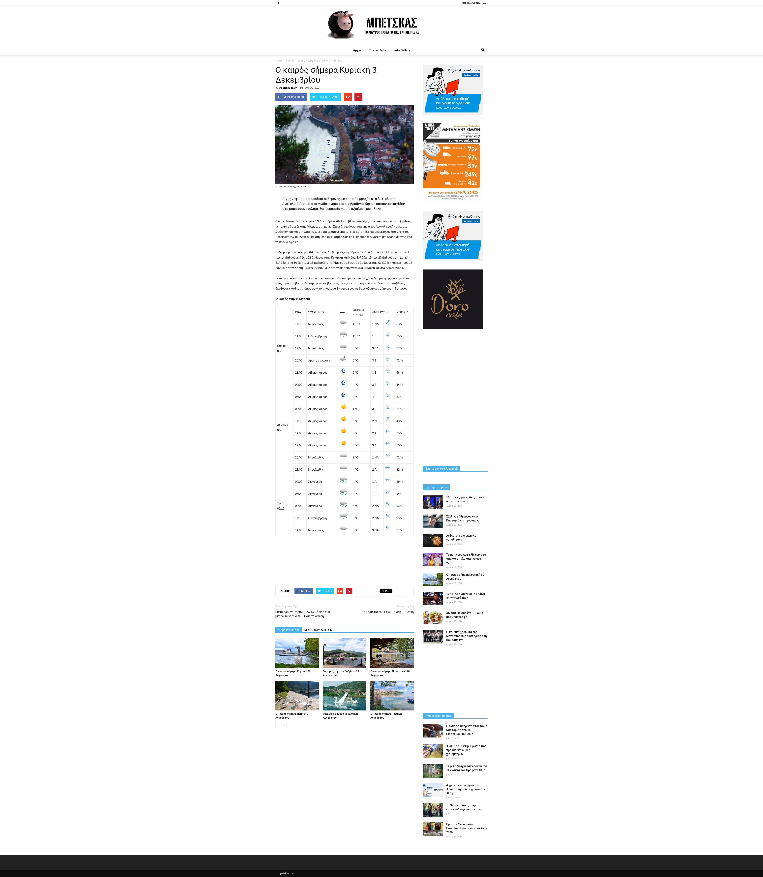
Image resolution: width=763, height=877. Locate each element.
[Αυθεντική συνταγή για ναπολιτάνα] (433, 540)
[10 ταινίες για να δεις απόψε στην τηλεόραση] (433, 502)
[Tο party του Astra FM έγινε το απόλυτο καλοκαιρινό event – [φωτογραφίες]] (433, 559)
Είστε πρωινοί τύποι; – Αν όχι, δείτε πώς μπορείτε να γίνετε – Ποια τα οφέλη (303, 614)
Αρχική (358, 50)
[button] (483, 50)
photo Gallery (401, 50)
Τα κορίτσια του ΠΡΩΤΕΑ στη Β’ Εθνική (388, 612)
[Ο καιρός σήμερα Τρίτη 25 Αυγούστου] (392, 695)
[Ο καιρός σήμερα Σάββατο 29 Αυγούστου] (344, 653)
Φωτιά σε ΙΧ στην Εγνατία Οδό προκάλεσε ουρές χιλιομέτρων (466, 750)
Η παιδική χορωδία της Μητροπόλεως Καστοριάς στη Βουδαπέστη (466, 636)
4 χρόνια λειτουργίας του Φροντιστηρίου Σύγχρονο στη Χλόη (466, 789)
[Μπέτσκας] (381, 25)
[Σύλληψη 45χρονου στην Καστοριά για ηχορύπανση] (433, 521)
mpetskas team (288, 87)
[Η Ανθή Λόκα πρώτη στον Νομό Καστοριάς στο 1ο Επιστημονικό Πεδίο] (433, 731)
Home (278, 61)
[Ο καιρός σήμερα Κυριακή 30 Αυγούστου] (297, 653)
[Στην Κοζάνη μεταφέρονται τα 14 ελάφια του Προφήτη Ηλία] (433, 771)
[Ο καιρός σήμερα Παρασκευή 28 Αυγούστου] (392, 653)
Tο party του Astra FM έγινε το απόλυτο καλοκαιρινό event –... (466, 558)
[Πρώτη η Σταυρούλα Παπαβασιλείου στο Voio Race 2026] (433, 829)
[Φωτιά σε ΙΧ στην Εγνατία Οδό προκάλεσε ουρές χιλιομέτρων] (433, 751)
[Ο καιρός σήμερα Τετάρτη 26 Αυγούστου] (344, 695)
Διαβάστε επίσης (289, 630)
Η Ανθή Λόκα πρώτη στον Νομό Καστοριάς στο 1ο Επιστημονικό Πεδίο (466, 730)
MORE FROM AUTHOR (318, 630)
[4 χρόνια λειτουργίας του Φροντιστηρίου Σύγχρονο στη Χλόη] (433, 790)
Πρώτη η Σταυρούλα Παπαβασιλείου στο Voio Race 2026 (466, 828)
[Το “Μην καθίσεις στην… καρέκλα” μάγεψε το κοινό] (433, 810)
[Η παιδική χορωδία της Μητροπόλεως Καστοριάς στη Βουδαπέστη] (433, 637)
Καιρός (290, 61)
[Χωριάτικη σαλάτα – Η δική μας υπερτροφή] (433, 618)
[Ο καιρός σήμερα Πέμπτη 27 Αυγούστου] (297, 695)
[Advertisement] (344, 559)
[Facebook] (278, 3)
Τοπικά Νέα (377, 50)
